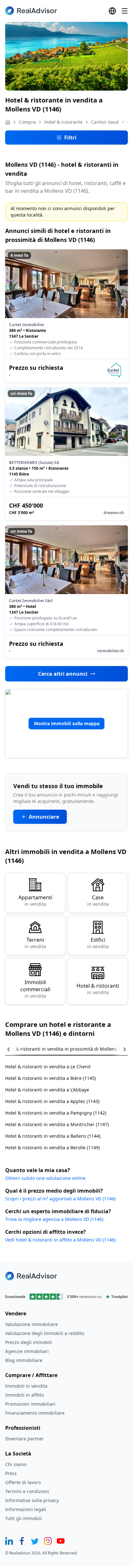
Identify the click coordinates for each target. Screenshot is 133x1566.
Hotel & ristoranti (98, 988)
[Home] (7, 122)
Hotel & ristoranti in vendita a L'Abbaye (47, 1090)
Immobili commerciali (35, 989)
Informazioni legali (25, 1509)
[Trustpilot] (66, 1297)
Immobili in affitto (24, 1395)
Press (11, 1473)
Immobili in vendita (26, 1386)
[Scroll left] (13, 1049)
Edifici (98, 942)
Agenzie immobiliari (27, 1351)
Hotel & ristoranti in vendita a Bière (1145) (50, 1078)
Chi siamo (15, 1464)
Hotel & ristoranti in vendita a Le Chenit (48, 1066)
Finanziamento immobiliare (35, 1413)
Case (98, 900)
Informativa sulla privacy (32, 1500)
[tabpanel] (66, 1103)
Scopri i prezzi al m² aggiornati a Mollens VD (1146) (60, 1199)
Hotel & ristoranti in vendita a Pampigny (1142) (55, 1113)
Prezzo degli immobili (28, 1342)
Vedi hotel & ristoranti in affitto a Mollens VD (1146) (60, 1240)
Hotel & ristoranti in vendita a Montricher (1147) (57, 1124)
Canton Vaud (105, 122)
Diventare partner (24, 1439)
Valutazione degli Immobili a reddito (44, 1333)
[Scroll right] (120, 1049)
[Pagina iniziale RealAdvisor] (31, 10)
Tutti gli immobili (23, 1518)
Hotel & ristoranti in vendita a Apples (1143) (52, 1101)
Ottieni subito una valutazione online (45, 1178)
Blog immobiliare (23, 1360)
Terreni (35, 942)
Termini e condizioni (27, 1491)
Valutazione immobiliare (31, 1324)
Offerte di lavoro (23, 1482)
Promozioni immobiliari (30, 1404)
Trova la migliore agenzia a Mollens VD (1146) (54, 1219)
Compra (27, 122)
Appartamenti (35, 900)
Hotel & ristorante (63, 122)
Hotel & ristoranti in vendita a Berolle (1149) (52, 1147)
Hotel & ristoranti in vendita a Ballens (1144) (52, 1136)
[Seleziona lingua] (112, 11)
